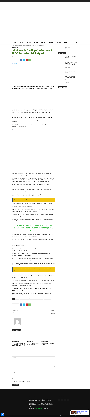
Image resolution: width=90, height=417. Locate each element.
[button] (76, 42)
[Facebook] (72, 1)
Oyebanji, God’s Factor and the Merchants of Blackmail (35, 117)
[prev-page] (13, 350)
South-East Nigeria (39, 298)
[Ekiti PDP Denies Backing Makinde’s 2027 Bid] (48, 337)
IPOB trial (21, 298)
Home (13, 45)
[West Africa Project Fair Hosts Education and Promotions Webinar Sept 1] (61, 71)
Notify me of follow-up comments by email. (22, 381)
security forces (32, 298)
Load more (67, 82)
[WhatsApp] (29, 60)
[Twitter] (75, 1)
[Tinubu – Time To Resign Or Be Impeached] (61, 58)
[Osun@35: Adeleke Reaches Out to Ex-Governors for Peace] (33, 337)
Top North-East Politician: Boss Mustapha (20, 312)
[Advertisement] (55, 21)
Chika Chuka (17, 56)
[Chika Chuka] (13, 56)
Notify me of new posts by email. (20, 382)
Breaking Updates (18, 45)
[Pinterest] (27, 60)
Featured (17, 298)
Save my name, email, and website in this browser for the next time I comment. (29, 378)
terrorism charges (47, 298)
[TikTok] (73, 1)
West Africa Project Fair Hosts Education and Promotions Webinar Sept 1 (70, 71)
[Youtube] (77, 1)
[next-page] (15, 350)
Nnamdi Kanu (26, 298)
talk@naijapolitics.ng (38, 408)
